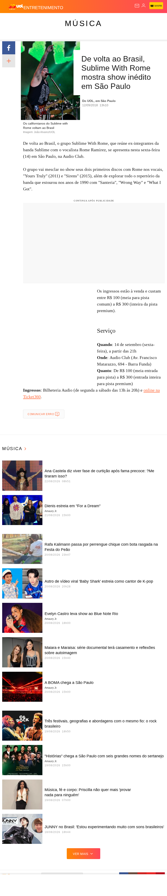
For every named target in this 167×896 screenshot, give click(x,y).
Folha (131, 20)
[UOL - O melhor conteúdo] (15, 6)
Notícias (61, 20)
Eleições (43, 20)
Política (78, 20)
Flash (27, 20)
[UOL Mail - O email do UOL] (137, 5)
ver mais (80, 854)
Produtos (10, 20)
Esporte (146, 20)
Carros (96, 20)
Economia (114, 20)
